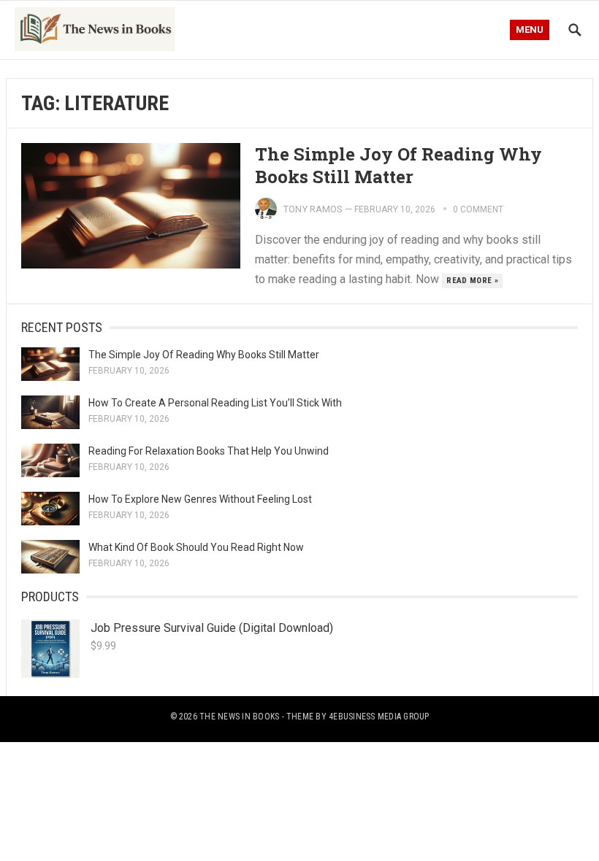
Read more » (472, 280)
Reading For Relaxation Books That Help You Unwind (208, 451)
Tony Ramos (313, 209)
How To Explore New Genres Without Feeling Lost (200, 499)
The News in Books (239, 716)
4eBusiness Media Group (379, 716)
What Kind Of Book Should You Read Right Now (196, 547)
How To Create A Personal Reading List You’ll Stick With (215, 403)
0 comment (478, 209)
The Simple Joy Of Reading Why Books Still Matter (398, 165)
